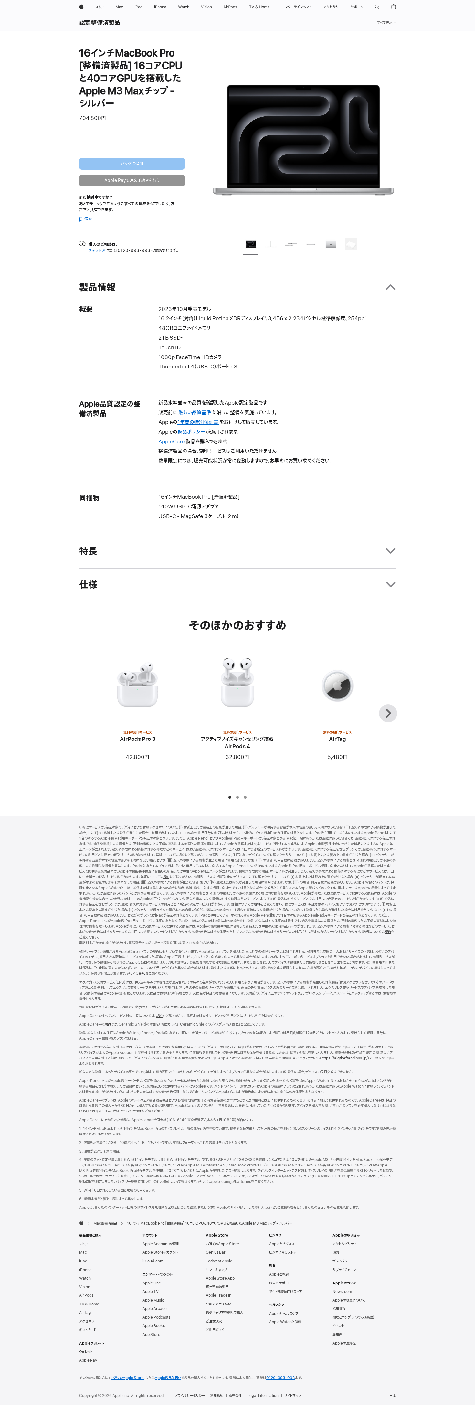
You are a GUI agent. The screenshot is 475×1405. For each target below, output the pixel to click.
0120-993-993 (280, 1378)
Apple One (151, 1283)
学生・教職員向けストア (285, 1291)
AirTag (85, 1312)
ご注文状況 (214, 1321)
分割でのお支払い (218, 1304)
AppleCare (171, 442)
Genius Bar (216, 1252)
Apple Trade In (218, 1295)
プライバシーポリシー (189, 1395)
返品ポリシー (191, 432)
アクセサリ (86, 1321)
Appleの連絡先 (344, 1343)
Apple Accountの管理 (160, 1244)
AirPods (86, 1295)
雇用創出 (338, 1334)
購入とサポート (279, 1283)
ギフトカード (87, 1330)
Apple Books (153, 1326)
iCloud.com (152, 1261)
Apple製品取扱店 (168, 1378)
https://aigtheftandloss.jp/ (344, 1058)
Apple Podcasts (156, 1317)
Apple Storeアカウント (160, 1252)
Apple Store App (220, 1278)
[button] (377, 7)
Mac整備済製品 (105, 1223)
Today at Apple (219, 1261)
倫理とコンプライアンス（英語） (353, 1317)
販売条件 (235, 1395)
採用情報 (338, 1308)
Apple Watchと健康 (285, 1322)
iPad (83, 1261)
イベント (338, 1326)
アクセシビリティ (344, 1244)
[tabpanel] (303, 139)
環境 (335, 1252)
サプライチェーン (344, 1270)
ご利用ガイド (215, 1330)
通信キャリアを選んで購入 (224, 1312)
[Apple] (81, 1223)
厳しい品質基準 (194, 413)
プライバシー (341, 1261)
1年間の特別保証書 (198, 422)
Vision (84, 1287)
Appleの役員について (348, 1300)
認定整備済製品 (100, 23)
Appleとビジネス (282, 1244)
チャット (97, 250)
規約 (181, 855)
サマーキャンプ (216, 1270)
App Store (151, 1334)
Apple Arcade (154, 1308)
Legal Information (263, 1395)
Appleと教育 (279, 1274)
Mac (83, 1252)
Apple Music (153, 1300)
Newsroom (342, 1291)
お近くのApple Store (222, 1244)
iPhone (85, 1270)
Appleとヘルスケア (283, 1313)
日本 (392, 1395)
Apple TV (150, 1291)
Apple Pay (88, 1360)
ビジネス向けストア (282, 1252)
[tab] (250, 245)
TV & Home (89, 1304)
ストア (83, 1244)
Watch (85, 1278)
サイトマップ (292, 1395)
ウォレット (86, 1351)
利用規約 (216, 1395)
